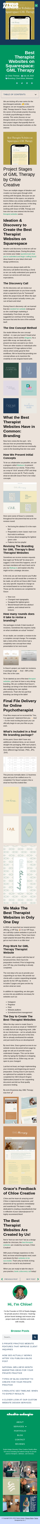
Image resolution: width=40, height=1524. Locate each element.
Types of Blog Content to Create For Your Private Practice (17, 1382)
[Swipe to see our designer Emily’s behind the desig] (11, 1486)
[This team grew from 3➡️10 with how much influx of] (28, 1486)
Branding (11, 78)
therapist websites (10, 214)
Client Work (20, 78)
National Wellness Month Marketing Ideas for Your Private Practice (17, 1370)
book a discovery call (22, 1271)
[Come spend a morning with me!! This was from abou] (11, 1469)
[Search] (35, 1337)
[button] (36, 5)
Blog (20, 1435)
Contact (20, 1440)
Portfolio (20, 1431)
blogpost (28, 338)
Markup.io (21, 465)
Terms (36, 1518)
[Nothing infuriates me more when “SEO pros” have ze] (28, 1469)
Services (19, 1426)
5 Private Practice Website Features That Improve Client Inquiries (19, 1346)
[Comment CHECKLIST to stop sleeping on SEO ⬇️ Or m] (28, 1503)
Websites (29, 78)
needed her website (18, 309)
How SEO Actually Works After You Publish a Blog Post (17, 1358)
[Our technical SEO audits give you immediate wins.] (11, 1503)
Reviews (20, 1444)
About (20, 1422)
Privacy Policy (29, 1518)
